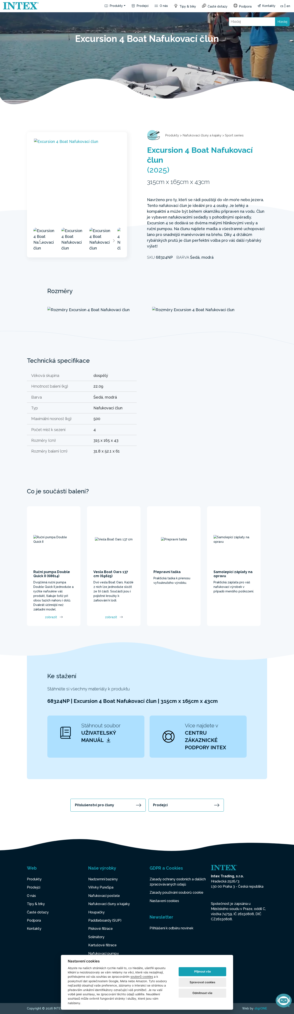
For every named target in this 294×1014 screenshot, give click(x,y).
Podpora (245, 6)
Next (113, 240)
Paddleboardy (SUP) (104, 920)
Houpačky (96, 912)
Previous (40, 240)
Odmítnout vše (202, 993)
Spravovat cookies (202, 982)
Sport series (234, 135)
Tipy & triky (187, 6)
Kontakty (268, 6)
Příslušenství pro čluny (94, 805)
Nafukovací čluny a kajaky (202, 135)
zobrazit (51, 617)
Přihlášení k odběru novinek (171, 928)
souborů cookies (141, 976)
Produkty (116, 6)
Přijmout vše (202, 971)
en (288, 6)
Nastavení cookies (164, 901)
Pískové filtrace (100, 929)
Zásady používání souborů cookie (176, 892)
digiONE (260, 1008)
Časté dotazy (217, 6)
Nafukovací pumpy (103, 953)
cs (281, 6)
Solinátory (96, 937)
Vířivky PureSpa (100, 887)
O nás (163, 6)
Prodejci (142, 6)
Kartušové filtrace (102, 945)
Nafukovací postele (104, 896)
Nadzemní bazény (103, 879)
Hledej (282, 22)
